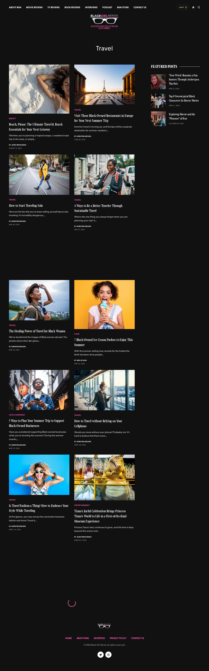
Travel (77, 110)
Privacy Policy (118, 638)
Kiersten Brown (84, 136)
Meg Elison (82, 360)
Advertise (99, 638)
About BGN (83, 638)
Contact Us (137, 638)
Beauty (12, 118)
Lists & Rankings (17, 415)
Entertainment (82, 505)
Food (77, 334)
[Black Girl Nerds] (104, 22)
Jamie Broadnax (18, 145)
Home (68, 638)
